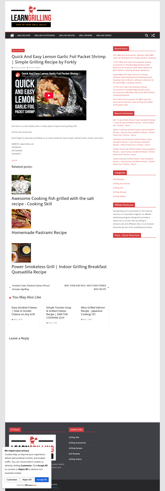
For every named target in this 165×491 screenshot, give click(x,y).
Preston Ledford (34, 67)
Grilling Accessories (44, 35)
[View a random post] (153, 35)
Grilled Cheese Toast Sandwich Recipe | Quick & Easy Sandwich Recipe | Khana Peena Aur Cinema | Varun (134, 123)
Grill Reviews (85, 35)
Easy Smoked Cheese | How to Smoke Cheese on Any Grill (24, 311)
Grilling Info (23, 35)
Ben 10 (116, 120)
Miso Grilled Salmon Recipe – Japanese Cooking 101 (93, 311)
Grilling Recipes (67, 35)
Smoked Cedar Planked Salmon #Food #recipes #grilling (31, 287)
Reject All (27, 479)
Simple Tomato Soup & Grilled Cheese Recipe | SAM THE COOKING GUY (58, 312)
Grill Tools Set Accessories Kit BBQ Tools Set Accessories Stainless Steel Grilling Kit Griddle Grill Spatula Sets (133, 102)
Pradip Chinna (119, 149)
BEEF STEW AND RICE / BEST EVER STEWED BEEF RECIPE (85, 287)
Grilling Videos (104, 35)
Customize (12, 479)
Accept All (42, 479)
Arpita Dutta (118, 158)
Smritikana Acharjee (121, 139)
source (14, 160)
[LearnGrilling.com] (12, 35)
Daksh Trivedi (119, 129)
